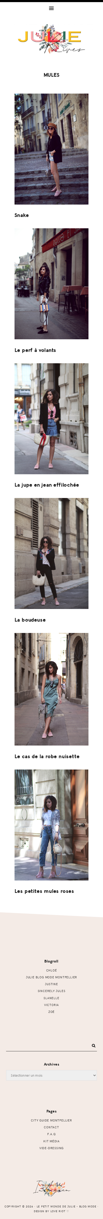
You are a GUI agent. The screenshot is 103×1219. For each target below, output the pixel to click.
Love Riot (58, 1211)
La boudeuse (30, 620)
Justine (51, 984)
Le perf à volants (36, 350)
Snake (22, 215)
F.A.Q (51, 1134)
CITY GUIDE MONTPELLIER (51, 1120)
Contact (51, 1127)
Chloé (51, 970)
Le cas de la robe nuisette (47, 756)
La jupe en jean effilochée (47, 485)
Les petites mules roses (44, 891)
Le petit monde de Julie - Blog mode (51, 44)
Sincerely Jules (51, 991)
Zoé (51, 1012)
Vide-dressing (51, 1148)
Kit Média (51, 1141)
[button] (51, 8)
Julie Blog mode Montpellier (51, 977)
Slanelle (51, 998)
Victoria (51, 1005)
